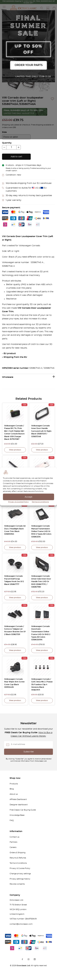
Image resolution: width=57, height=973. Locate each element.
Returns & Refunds (18, 858)
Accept (28, 497)
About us (14, 794)
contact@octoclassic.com (21, 924)
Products (14, 784)
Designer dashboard (18, 805)
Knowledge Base (17, 815)
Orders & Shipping (17, 852)
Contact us (14, 837)
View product (15, 450)
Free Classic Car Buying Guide (23, 810)
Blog (12, 789)
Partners (13, 842)
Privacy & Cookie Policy (18, 502)
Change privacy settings (20, 874)
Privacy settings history (20, 879)
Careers (13, 847)
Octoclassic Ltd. (24, 965)
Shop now (15, 778)
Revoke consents (17, 884)
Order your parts (29, 65)
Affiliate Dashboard (18, 799)
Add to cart (16, 157)
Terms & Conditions (40, 502)
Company (15, 895)
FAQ (12, 820)
